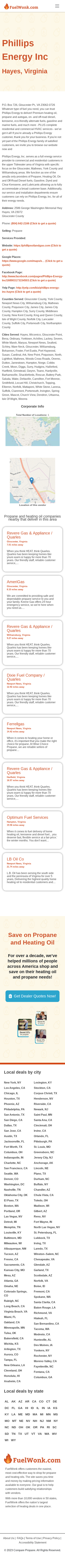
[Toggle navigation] (57, 6)
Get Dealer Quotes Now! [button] (35, 996)
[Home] (22, 6)
